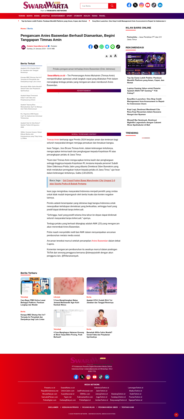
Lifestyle (45, 16)
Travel (102, 16)
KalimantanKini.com (85, 397)
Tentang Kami (127, 407)
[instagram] (142, 7)
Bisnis (37, 16)
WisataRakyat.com (49, 394)
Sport (69, 16)
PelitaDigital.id (85, 400)
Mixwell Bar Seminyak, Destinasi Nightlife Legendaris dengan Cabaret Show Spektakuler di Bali (144, 122)
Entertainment (58, 16)
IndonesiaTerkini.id (101, 388)
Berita (30, 16)
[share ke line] (113, 48)
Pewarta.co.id (49, 388)
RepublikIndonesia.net (49, 391)
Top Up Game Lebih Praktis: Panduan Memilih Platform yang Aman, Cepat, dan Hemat (54, 21)
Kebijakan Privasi (70, 407)
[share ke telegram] (107, 48)
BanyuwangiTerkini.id (118, 400)
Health (87, 16)
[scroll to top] (176, 414)
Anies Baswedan (100, 241)
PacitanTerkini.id (135, 397)
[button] (106, 56)
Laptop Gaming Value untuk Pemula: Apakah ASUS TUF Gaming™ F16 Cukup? (144, 90)
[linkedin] (160, 7)
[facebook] (129, 7)
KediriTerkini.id (135, 394)
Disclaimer (53, 407)
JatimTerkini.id (101, 391)
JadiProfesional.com (85, 391)
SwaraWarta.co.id (56, 75)
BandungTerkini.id (118, 394)
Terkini (22, 16)
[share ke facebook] (91, 48)
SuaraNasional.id (67, 394)
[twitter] (136, 7)
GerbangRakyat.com (68, 400)
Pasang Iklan (88, 407)
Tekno (94, 16)
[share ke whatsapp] (102, 48)
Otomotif (78, 16)
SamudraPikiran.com (49, 397)
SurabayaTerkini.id (118, 397)
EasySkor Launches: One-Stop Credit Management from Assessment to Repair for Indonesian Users (131, 21)
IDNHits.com (85, 394)
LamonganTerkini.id (135, 388)
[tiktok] (154, 7)
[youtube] (148, 7)
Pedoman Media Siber (108, 407)
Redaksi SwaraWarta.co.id (37, 46)
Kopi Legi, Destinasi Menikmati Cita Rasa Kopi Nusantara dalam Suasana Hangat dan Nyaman (144, 111)
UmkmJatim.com (67, 391)
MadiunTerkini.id (135, 391)
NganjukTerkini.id (135, 400)
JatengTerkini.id (101, 394)
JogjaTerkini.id (101, 397)
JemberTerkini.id (101, 400)
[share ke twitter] (96, 48)
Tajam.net (68, 397)
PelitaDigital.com (49, 400)
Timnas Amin (53, 139)
